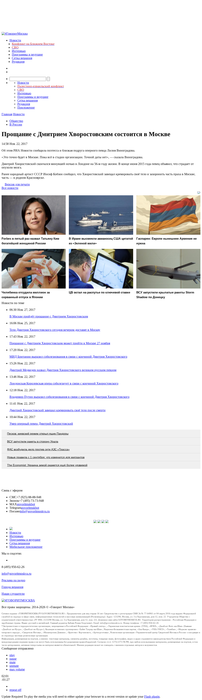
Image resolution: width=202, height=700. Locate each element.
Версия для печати (17, 184)
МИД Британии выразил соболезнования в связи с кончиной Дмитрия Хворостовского (68, 356)
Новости (15, 40)
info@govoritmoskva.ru (35, 511)
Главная (7, 114)
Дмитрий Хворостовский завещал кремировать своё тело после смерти (57, 410)
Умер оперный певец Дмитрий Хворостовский (41, 423)
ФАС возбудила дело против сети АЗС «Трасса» (38, 449)
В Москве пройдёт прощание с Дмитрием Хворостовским (48, 316)
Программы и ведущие (27, 54)
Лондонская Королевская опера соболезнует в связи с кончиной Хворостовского (63, 383)
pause (13, 658)
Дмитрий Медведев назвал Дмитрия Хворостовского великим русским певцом (62, 370)
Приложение (26, 107)
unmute (14, 665)
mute (12, 662)
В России (15, 124)
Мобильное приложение (25, 546)
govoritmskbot (26, 504)
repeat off (15, 690)
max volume (17, 669)
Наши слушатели (13, 593)
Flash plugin (152, 696)
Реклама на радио (13, 580)
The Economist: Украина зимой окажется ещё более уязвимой (47, 465)
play (12, 655)
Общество (16, 121)
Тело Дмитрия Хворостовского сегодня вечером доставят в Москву (54, 329)
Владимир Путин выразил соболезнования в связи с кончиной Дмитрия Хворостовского (69, 396)
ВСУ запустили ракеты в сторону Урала (32, 441)
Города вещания (12, 587)
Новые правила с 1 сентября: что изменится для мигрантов (45, 457)
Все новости (10, 188)
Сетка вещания (22, 58)
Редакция (18, 61)
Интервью (19, 51)
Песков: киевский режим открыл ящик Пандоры (37, 433)
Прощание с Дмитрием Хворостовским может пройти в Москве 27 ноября (59, 343)
